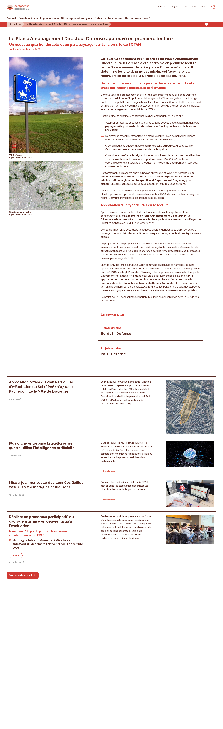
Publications (190, 6)
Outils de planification (108, 18)
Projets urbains (28, 18)
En (215, 24)
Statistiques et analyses (76, 18)
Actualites (15, 24)
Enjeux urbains (49, 18)
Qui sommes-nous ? (137, 18)
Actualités (162, 6)
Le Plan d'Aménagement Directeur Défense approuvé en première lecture (67, 24)
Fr (206, 24)
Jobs (202, 6)
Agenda (176, 6)
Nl (211, 24)
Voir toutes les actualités (22, 575)
